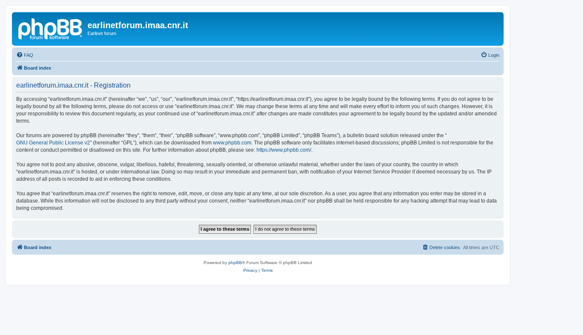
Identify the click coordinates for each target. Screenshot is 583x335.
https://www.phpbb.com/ (284, 150)
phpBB (235, 262)
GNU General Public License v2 (53, 143)
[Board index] (50, 27)
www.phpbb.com (232, 143)
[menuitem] (24, 55)
